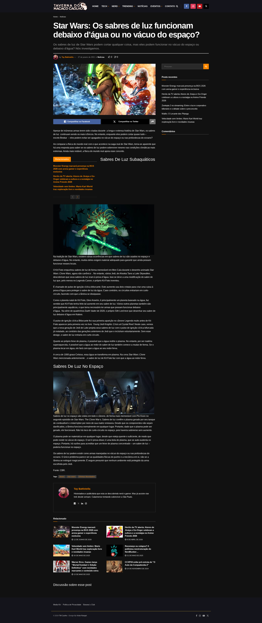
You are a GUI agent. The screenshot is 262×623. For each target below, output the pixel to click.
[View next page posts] (77, 197)
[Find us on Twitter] (206, 6)
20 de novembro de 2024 (138, 569)
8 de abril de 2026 (135, 540)
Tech (104, 6)
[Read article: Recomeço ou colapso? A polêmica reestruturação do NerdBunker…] (114, 550)
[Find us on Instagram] (193, 6)
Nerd (115, 6)
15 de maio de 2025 (81, 574)
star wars (71, 477)
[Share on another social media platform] (153, 121)
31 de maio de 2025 (135, 556)
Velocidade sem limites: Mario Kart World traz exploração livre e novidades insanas (87, 549)
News (62, 477)
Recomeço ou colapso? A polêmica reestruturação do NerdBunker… (138, 549)
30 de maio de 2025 (81, 556)
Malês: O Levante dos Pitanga (175, 113)
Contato (170, 6)
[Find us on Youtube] (199, 6)
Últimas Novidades (87, 477)
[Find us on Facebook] (186, 6)
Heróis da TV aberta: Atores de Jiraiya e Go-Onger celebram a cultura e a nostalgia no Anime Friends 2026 (74, 179)
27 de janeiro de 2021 (86, 57)
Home (95, 6)
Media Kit (57, 605)
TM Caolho (63, 616)
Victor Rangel (82, 616)
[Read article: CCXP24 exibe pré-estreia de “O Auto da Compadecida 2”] (114, 566)
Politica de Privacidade (72, 605)
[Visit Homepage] (70, 6)
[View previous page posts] (73, 197)
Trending (127, 6)
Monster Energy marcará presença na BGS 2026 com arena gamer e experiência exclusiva (73, 169)
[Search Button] (177, 6)
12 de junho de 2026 (82, 540)
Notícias (143, 6)
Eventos (155, 6)
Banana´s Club (89, 605)
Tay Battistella (67, 57)
